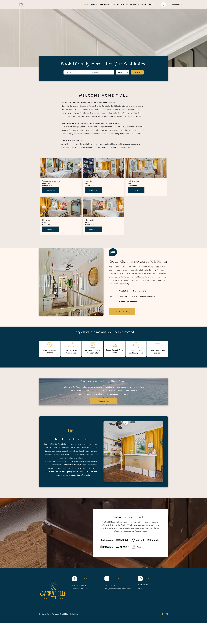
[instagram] (166, 614)
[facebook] (162, 614)
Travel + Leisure (107, 116)
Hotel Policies (143, 584)
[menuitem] (85, 4)
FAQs (140, 588)
